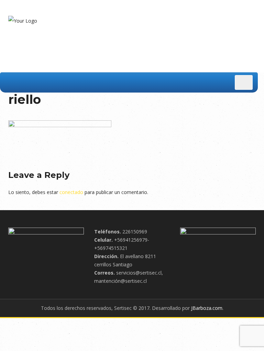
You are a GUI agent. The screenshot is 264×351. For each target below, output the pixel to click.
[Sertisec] (22, 20)
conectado (71, 192)
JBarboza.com (206, 308)
